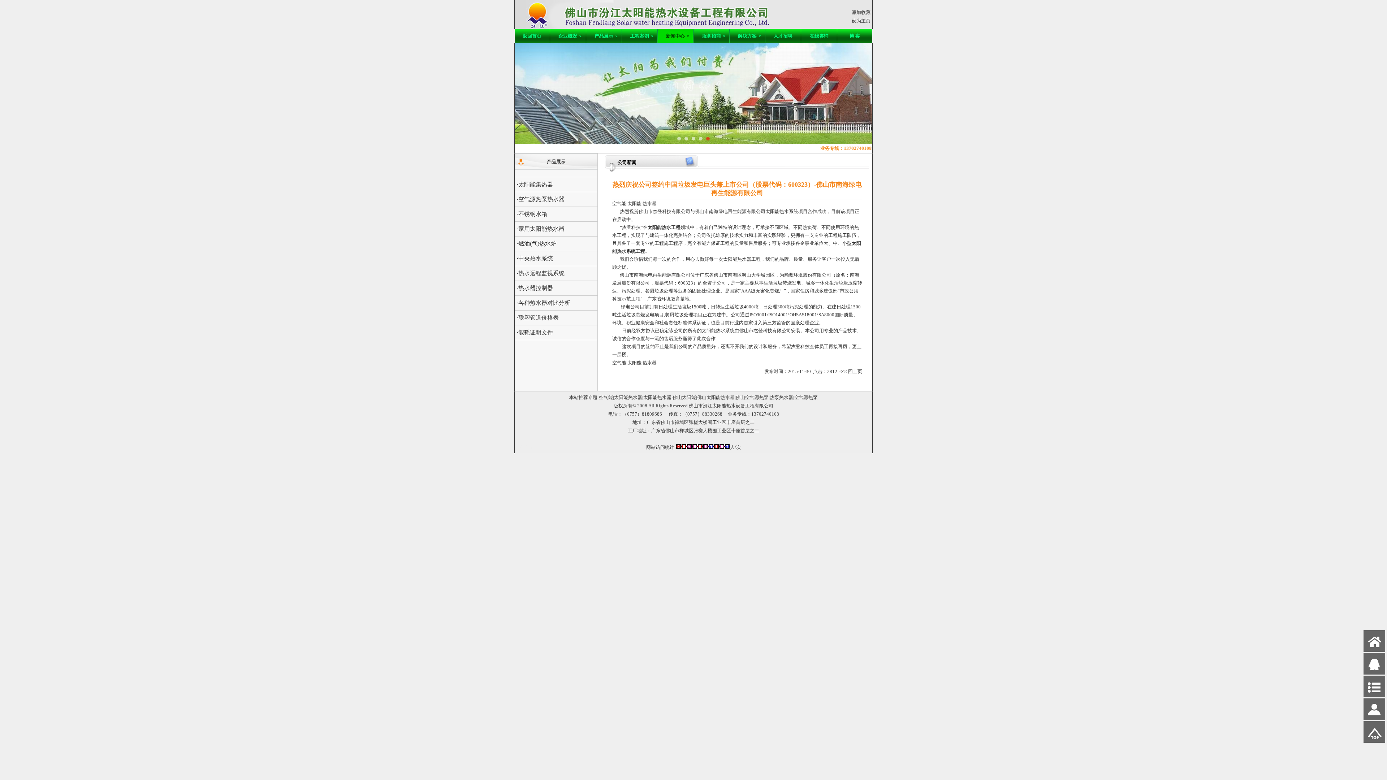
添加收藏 (861, 12)
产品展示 (606, 36)
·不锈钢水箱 (532, 214)
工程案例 (641, 36)
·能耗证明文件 (535, 332)
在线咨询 (819, 36)
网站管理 (527, 446)
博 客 (855, 36)
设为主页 (861, 20)
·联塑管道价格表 (538, 318)
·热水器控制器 (535, 288)
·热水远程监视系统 (541, 273)
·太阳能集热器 (535, 184)
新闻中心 (677, 36)
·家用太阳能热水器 (541, 229)
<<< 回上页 (850, 371)
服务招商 (713, 36)
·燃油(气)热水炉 (537, 243)
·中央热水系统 (535, 258)
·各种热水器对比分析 (543, 303)
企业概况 (570, 36)
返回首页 (532, 36)
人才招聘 (783, 36)
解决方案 (749, 36)
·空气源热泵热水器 (541, 199)
